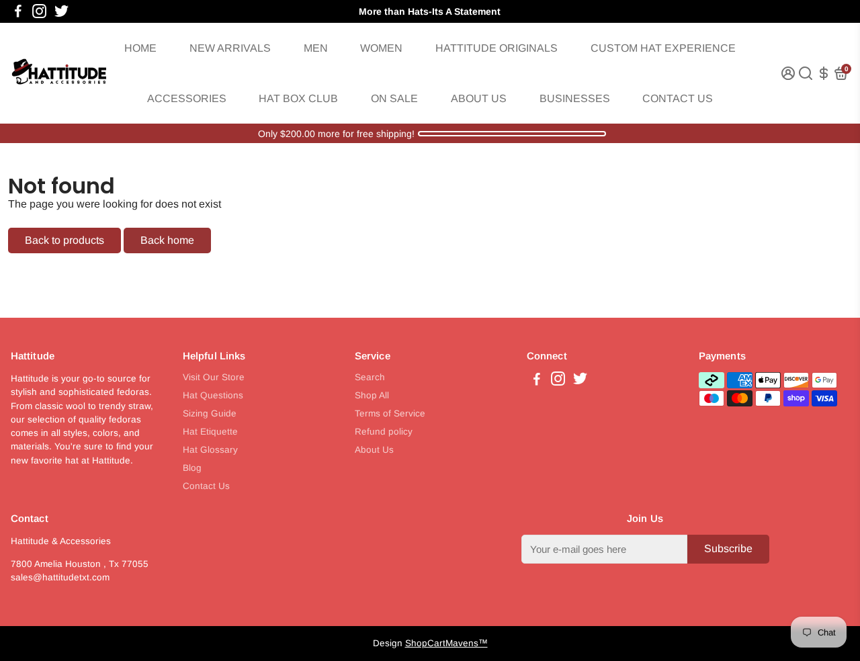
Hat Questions (213, 395)
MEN (316, 48)
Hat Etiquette (210, 432)
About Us (374, 450)
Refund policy (384, 432)
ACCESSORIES (186, 98)
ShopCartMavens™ (446, 643)
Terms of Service (390, 413)
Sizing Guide (209, 413)
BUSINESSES (575, 98)
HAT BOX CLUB (298, 98)
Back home (167, 240)
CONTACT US (677, 98)
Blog (192, 468)
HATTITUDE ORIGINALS (496, 48)
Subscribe (728, 548)
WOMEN (381, 48)
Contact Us (206, 486)
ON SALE (394, 98)
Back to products (64, 240)
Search (370, 377)
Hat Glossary (210, 450)
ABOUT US (479, 98)
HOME (140, 48)
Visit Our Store (214, 377)
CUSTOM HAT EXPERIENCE (663, 48)
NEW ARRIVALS (230, 48)
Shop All (372, 395)
